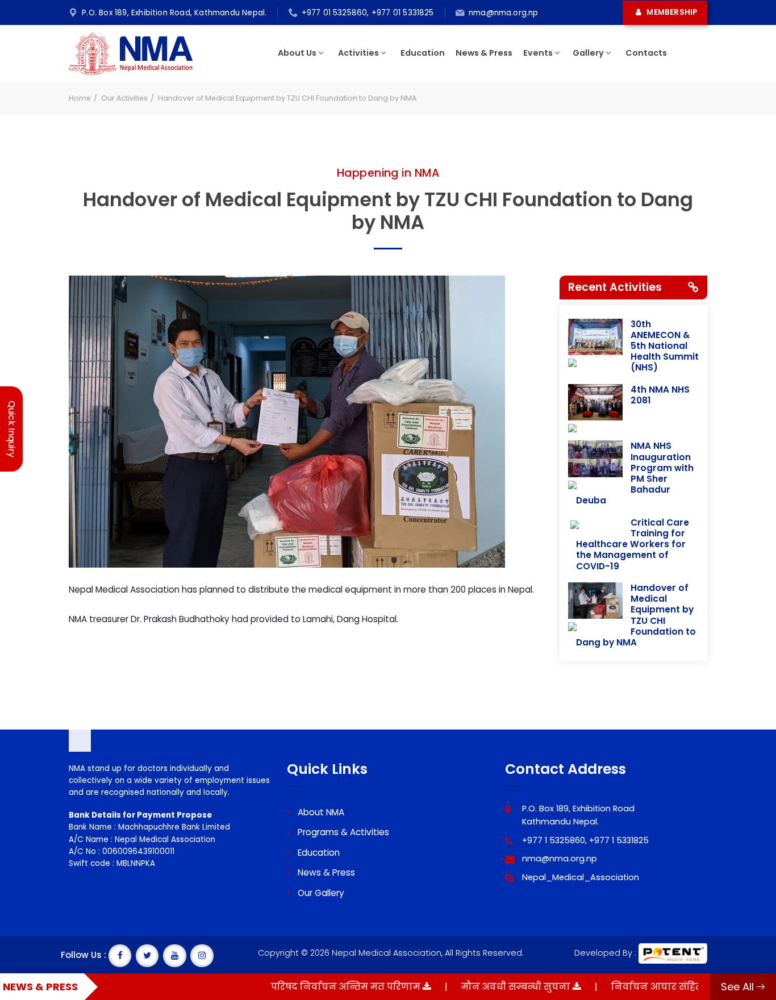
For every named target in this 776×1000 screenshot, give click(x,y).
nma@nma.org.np (504, 12)
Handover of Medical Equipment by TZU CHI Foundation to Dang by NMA (636, 615)
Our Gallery (319, 893)
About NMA (319, 812)
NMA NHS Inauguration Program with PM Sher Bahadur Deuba (635, 473)
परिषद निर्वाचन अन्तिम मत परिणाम (318, 986)
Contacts (646, 53)
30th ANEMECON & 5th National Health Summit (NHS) (665, 346)
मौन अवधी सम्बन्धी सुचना (488, 986)
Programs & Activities (342, 832)
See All (739, 987)
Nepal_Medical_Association (580, 877)
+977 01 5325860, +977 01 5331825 (368, 12)
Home (80, 98)
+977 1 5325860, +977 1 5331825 (585, 840)
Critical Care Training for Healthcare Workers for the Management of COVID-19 (632, 544)
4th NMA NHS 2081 (660, 395)
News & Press (484, 53)
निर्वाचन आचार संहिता (630, 986)
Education (422, 53)
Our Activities (124, 98)
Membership (671, 12)
